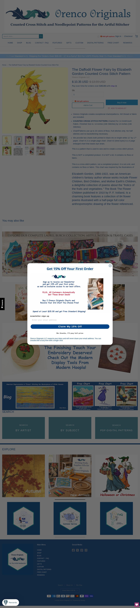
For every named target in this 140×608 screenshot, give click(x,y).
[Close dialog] (110, 265)
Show (2, 304)
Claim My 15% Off (70, 326)
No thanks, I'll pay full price (70, 333)
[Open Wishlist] (137, 605)
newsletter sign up (39, 316)
